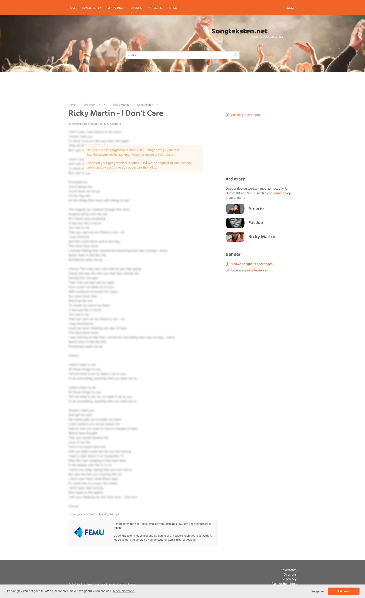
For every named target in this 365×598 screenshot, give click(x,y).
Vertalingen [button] (116, 7)
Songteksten (145, 104)
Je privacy (289, 579)
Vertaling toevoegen (244, 115)
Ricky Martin (121, 104)
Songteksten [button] (92, 7)
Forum (172, 7)
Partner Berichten (284, 583)
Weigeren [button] (318, 591)
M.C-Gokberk (112, 123)
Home (72, 7)
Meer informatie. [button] (124, 591)
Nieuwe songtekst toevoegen (251, 264)
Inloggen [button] (290, 7)
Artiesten (89, 104)
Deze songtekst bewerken (248, 270)
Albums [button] (136, 7)
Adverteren (288, 570)
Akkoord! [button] (344, 591)
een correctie (276, 193)
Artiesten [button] (155, 7)
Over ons (290, 574)
